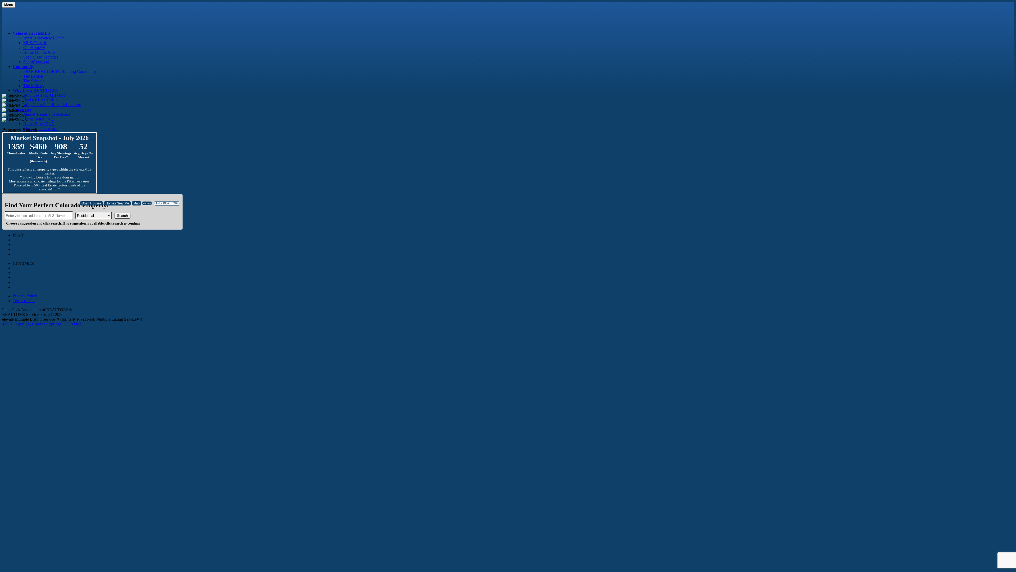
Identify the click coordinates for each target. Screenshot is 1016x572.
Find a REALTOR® (40, 100)
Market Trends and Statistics (46, 114)
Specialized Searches (40, 57)
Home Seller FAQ (38, 119)
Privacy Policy (25, 296)
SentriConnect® (36, 62)
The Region (33, 76)
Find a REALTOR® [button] (167, 203)
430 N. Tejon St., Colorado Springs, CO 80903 (41, 324)
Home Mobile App (39, 52)
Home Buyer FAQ (39, 124)
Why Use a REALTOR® (44, 95)
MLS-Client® (35, 43)
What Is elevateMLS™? (43, 38)
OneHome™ (34, 47)
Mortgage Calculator (40, 128)
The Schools (33, 81)
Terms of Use (24, 300)
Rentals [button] (147, 203)
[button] (122, 215)
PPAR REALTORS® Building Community (60, 71)
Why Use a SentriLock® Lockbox (52, 104)
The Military (33, 85)
